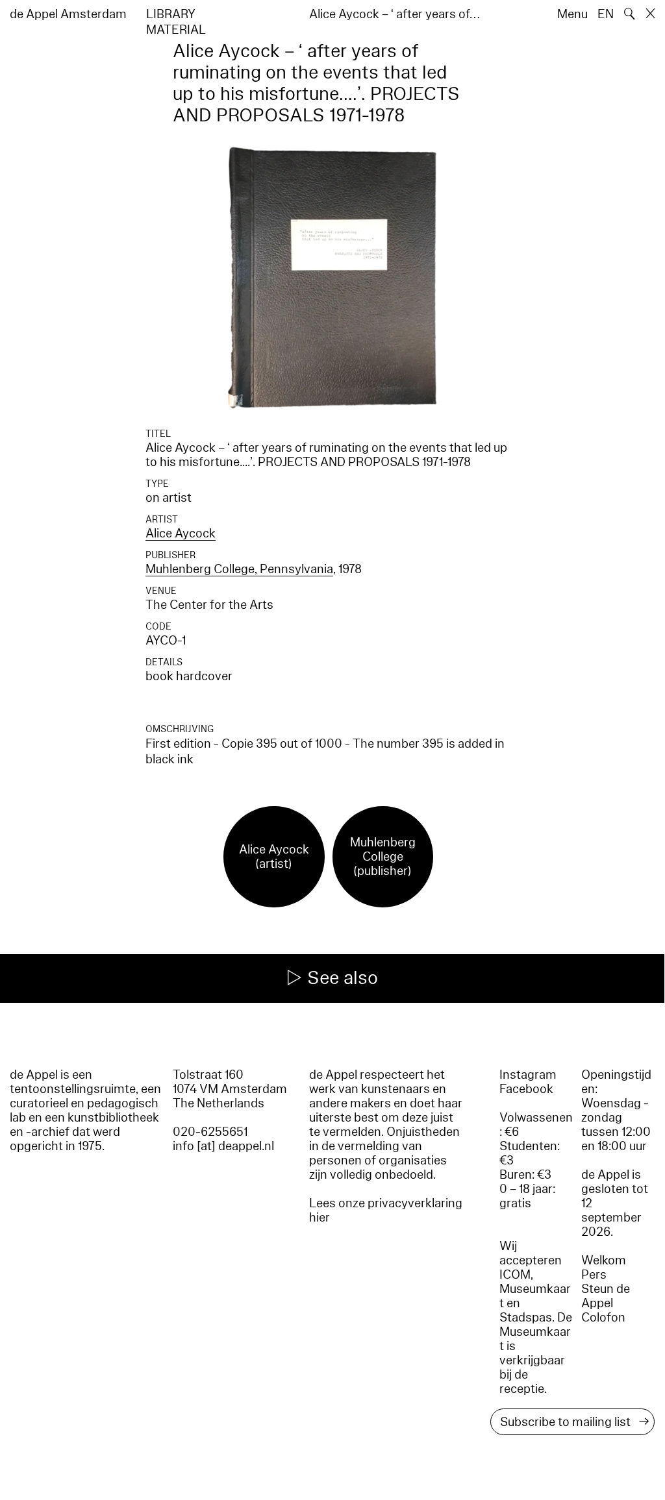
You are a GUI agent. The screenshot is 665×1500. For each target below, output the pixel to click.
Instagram (528, 1074)
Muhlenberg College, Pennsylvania (239, 569)
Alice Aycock (180, 533)
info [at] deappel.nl (223, 1146)
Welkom (603, 1260)
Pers (594, 1274)
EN (605, 14)
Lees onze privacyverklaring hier (385, 1210)
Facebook (526, 1089)
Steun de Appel (605, 1296)
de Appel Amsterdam (68, 14)
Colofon (603, 1317)
